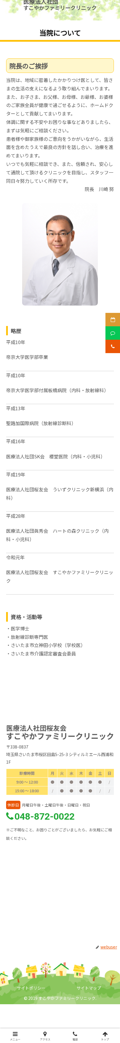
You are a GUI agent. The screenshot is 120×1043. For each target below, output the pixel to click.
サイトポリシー (31, 988)
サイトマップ (89, 988)
